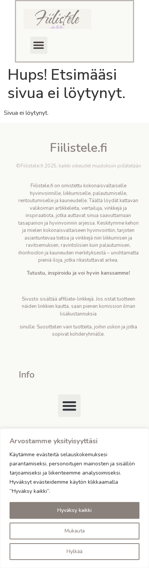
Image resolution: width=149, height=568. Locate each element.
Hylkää (74, 551)
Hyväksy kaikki (74, 510)
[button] (38, 45)
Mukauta (75, 530)
